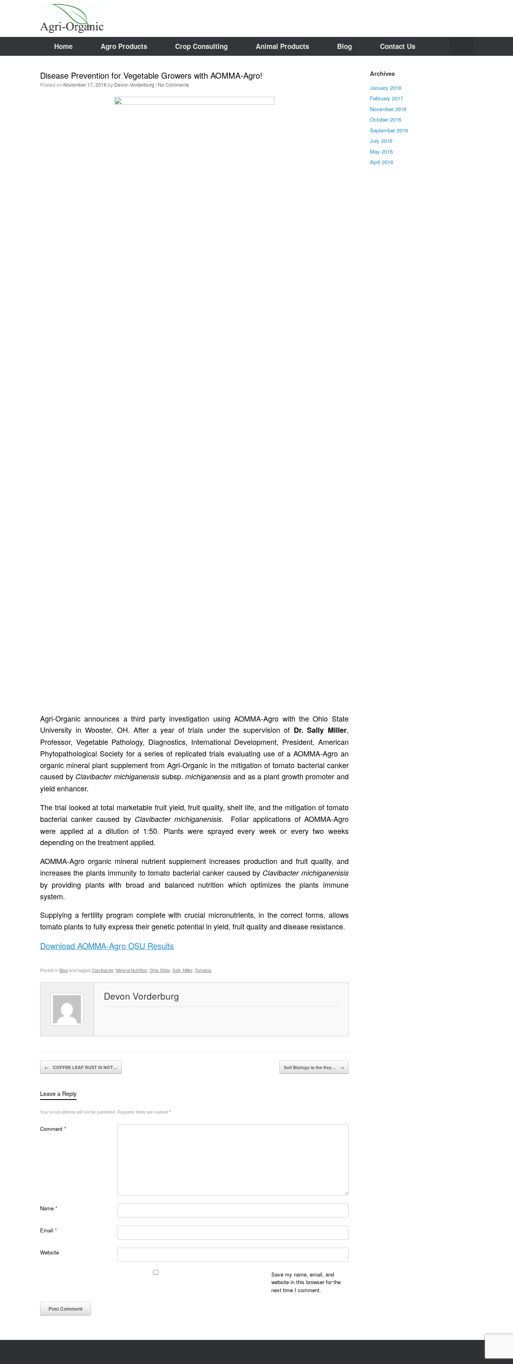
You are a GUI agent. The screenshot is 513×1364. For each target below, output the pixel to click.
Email (48, 1230)
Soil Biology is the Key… (314, 1067)
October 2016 (385, 119)
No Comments (173, 84)
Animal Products (282, 46)
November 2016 (388, 109)
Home (63, 46)
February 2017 (386, 98)
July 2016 (381, 140)
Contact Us (397, 46)
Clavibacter (102, 970)
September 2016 (389, 130)
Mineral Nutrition (131, 970)
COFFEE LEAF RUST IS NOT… (80, 1067)
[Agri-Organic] (71, 18)
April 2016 (381, 162)
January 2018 (385, 87)
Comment (53, 1128)
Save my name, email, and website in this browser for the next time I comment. (306, 1282)
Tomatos (203, 970)
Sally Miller (182, 970)
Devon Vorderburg (134, 84)
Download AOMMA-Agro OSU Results (107, 945)
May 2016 (381, 151)
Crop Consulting (201, 46)
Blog (344, 46)
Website (49, 1252)
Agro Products (124, 46)
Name (48, 1208)
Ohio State (159, 970)
